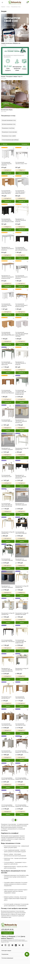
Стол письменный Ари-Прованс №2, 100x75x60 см (7, 778)
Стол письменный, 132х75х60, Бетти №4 (6, 724)
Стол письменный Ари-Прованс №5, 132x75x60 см (21, 805)
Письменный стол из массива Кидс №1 (6, 697)
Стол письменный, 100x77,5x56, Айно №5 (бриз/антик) (6, 363)
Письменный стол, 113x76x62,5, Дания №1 (7, 449)
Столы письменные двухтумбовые (10, 139)
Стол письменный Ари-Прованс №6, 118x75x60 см (7, 641)
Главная (3, 6)
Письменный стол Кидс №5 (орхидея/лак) (7, 614)
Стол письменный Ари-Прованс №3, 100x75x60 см (21, 778)
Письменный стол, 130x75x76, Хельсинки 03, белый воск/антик (7, 277)
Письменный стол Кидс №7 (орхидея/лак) (21, 669)
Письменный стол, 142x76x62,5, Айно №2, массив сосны (20, 476)
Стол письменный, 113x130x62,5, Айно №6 (7, 559)
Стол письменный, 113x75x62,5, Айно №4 (6, 420)
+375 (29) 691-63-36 (7, 929)
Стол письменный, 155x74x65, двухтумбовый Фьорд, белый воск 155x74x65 (21, 334)
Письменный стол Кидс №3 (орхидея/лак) (21, 449)
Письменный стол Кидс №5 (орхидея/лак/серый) (21, 614)
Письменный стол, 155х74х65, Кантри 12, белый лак (20, 363)
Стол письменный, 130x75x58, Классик (20, 697)
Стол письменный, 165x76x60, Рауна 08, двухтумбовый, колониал (21, 249)
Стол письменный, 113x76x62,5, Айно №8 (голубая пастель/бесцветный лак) (20, 392)
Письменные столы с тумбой (9, 136)
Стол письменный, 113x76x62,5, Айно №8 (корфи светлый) (20, 641)
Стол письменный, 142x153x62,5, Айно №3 (21, 532)
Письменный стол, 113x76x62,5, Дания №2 (21, 559)
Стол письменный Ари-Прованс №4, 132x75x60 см (7, 805)
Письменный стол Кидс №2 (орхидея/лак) (7, 532)
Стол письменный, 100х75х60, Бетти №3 (6, 751)
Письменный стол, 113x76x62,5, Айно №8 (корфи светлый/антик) (7, 670)
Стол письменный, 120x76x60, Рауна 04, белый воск (6, 164)
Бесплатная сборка (6, 109)
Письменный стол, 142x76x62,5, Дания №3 (7, 586)
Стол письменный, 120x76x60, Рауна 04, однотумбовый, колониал (7, 220)
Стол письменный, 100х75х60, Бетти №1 (6, 476)
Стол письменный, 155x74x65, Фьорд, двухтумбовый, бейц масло (8, 334)
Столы (8, 6)
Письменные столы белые (8, 128)
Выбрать (8, 372)
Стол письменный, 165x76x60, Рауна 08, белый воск (6, 305)
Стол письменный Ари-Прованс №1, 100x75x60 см (21, 751)
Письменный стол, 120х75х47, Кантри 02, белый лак (20, 220)
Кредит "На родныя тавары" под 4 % (11, 76)
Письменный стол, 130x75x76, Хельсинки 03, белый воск (7, 249)
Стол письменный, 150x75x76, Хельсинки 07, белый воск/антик (21, 305)
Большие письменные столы (9, 120)
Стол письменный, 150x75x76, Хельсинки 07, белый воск (21, 277)
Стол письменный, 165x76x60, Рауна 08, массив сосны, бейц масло (7, 391)
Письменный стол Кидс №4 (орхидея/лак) (21, 586)
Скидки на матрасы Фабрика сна (10, 43)
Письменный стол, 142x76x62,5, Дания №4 (21, 504)
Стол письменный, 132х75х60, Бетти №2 (20, 724)
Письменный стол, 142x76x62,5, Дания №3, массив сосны (21, 421)
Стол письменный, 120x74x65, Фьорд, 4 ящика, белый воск (20, 192)
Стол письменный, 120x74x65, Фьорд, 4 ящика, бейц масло (6, 192)
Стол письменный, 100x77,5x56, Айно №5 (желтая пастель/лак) (6, 505)
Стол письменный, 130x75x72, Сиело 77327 (21, 163)
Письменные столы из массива (9, 132)
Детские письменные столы (8, 124)
